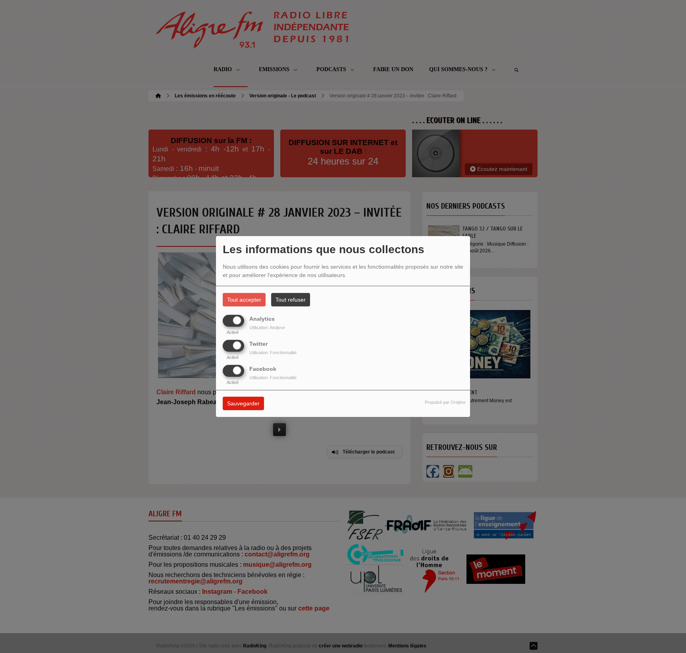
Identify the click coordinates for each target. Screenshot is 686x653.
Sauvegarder (243, 404)
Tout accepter (244, 299)
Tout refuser (291, 299)
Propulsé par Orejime (445, 402)
